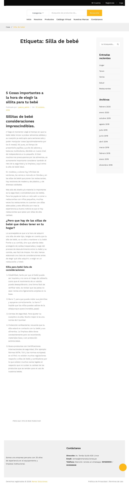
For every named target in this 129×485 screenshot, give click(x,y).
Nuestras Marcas (81, 19)
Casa (8, 27)
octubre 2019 (105, 118)
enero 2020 (104, 112)
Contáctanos (97, 19)
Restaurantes (105, 89)
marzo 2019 (104, 147)
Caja (121, 3)
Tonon (101, 71)
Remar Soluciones (39, 481)
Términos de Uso (116, 481)
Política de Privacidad (97, 481)
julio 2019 (103, 130)
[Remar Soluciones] (14, 10)
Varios (101, 77)
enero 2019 (104, 159)
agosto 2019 (104, 124)
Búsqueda (94, 13)
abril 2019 (103, 142)
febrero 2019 (104, 153)
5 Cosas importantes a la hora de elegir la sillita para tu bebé (24, 97)
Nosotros (38, 19)
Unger (101, 65)
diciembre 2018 (105, 165)
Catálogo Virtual (63, 19)
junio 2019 (103, 136)
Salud (101, 83)
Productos (49, 19)
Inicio (29, 19)
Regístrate (110, 3)
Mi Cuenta (96, 3)
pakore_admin (23, 107)
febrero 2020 (105, 107)
